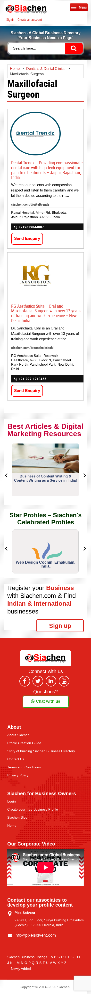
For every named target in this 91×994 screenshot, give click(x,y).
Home (12, 825)
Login (11, 801)
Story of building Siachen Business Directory (41, 751)
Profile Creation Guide (24, 743)
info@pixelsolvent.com (35, 935)
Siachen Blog (17, 817)
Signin (10, 19)
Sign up (60, 625)
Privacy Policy (17, 775)
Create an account (29, 19)
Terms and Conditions (24, 767)
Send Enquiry (27, 238)
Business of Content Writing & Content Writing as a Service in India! (45, 478)
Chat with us (47, 701)
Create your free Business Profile (32, 809)
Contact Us (15, 759)
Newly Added (21, 969)
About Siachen (18, 735)
